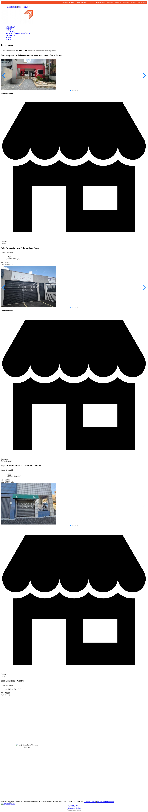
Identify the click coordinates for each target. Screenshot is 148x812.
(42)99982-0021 (73, 806)
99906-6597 (72, 756)
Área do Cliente (90, 802)
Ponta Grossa (100, 2)
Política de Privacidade (105, 802)
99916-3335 (61, 774)
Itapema (133, 2)
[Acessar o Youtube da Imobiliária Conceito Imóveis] (30, 750)
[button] (70, 90)
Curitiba (91, 2)
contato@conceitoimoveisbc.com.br (61, 743)
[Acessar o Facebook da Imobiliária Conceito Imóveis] (24, 750)
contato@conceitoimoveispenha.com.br (62, 776)
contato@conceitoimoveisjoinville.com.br (63, 793)
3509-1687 (60, 789)
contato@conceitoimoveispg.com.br (61, 711)
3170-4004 (60, 772)
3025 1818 (11, 7)
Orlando (142, 2)
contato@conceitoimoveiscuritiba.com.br (62, 760)
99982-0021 (73, 707)
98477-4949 (72, 740)
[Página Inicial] (17, 23)
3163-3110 (60, 756)
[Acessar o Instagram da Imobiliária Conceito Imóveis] (27, 750)
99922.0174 (24, 7)
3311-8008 (60, 740)
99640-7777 (60, 723)
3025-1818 (60, 707)
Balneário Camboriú (122, 2)
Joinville (110, 2)
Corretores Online (74, 808)
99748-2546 (61, 791)
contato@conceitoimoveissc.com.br (60, 727)
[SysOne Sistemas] (8, 804)
